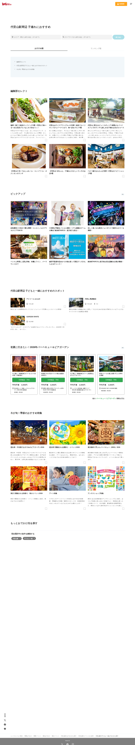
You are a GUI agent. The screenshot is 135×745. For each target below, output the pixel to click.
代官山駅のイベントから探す (86, 736)
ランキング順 (96, 48)
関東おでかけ (28, 736)
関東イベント (37, 736)
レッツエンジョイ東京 (17, 736)
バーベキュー (100, 398)
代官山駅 (15, 539)
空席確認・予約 (24, 380)
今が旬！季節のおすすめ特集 (25, 69)
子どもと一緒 (28, 538)
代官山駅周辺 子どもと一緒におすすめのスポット (32, 65)
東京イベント (55, 736)
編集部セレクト (21, 62)
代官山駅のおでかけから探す (68, 736)
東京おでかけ (46, 736)
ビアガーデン (111, 398)
